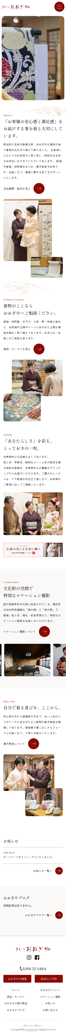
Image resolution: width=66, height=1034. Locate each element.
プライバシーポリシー (33, 1025)
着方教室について (14, 744)
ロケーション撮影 (50, 996)
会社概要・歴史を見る (16, 189)
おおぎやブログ (16, 1010)
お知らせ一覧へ (42, 871)
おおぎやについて (50, 990)
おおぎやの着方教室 (15, 1003)
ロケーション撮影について (19, 631)
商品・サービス (16, 996)
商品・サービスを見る (16, 349)
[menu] (59, 7)
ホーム (16, 990)
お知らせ (50, 1003)
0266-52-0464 (34, 968)
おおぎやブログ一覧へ (38, 915)
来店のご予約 (49, 979)
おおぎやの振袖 (17, 979)
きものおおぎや (31, 1029)
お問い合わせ (50, 1010)
